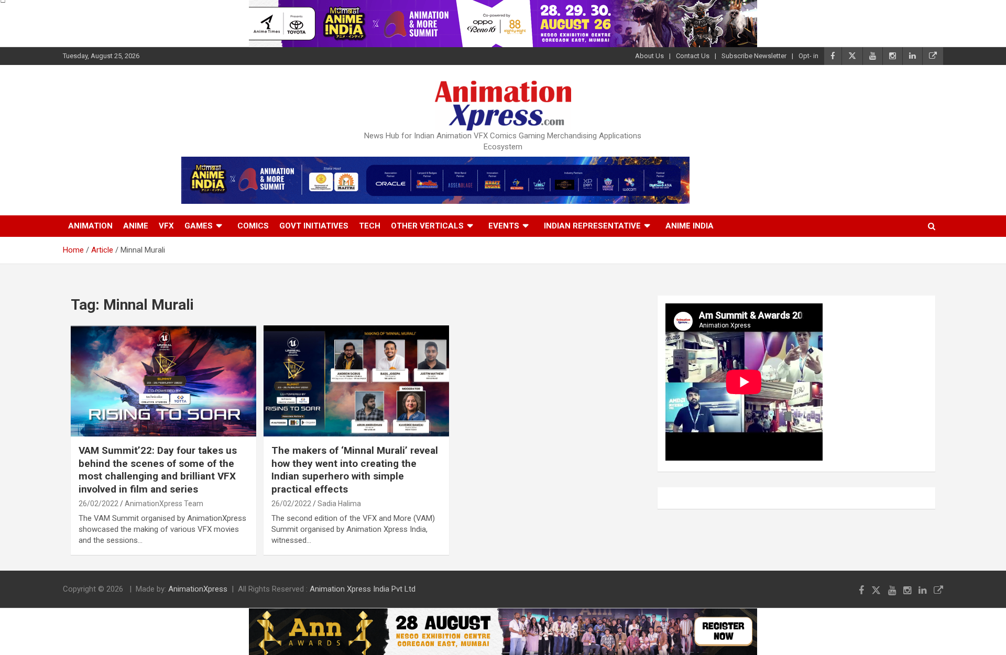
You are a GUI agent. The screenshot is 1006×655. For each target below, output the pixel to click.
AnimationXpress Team (164, 503)
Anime (135, 226)
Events (503, 226)
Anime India (689, 226)
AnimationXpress (197, 589)
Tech (369, 226)
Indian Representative (592, 226)
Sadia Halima (339, 503)
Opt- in (808, 56)
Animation (90, 226)
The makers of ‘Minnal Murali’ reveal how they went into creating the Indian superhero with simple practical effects (354, 469)
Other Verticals (427, 226)
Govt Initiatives (313, 226)
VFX (166, 226)
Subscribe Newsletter (753, 56)
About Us (649, 56)
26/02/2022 (98, 503)
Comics (253, 226)
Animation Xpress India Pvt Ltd (362, 589)
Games (198, 226)
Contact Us (692, 56)
